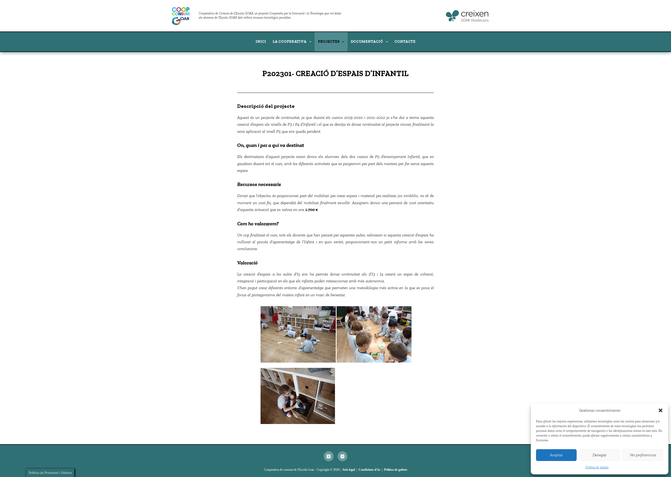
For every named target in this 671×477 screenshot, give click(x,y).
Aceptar (556, 455)
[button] (660, 410)
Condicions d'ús (369, 469)
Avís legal (348, 469)
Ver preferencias (643, 455)
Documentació (367, 41)
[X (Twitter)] (329, 456)
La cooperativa (289, 41)
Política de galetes (597, 467)
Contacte (404, 41)
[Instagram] (343, 456)
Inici (261, 41)
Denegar (600, 455)
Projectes (328, 41)
